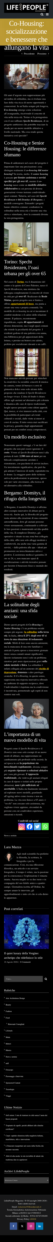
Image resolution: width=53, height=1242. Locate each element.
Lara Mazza (12, 847)
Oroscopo (9, 1069)
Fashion (9, 1011)
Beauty (8, 1004)
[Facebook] (29, 826)
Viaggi (8, 1096)
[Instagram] (21, 826)
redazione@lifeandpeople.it (29, 1206)
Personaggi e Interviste (14, 1076)
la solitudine (30, 632)
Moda (8, 1037)
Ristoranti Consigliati (16, 1024)
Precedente (29, 53)
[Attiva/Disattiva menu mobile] (47, 14)
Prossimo (41, 53)
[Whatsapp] (45, 826)
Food (8, 1017)
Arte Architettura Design (15, 998)
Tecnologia (10, 1089)
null (7, 1063)
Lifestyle (9, 1030)
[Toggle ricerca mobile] (42, 14)
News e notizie (10, 835)
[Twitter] (37, 826)
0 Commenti (25, 961)
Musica (8, 1050)
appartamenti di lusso (22, 303)
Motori (8, 1043)
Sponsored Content (13, 1082)
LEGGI (33, 1219)
